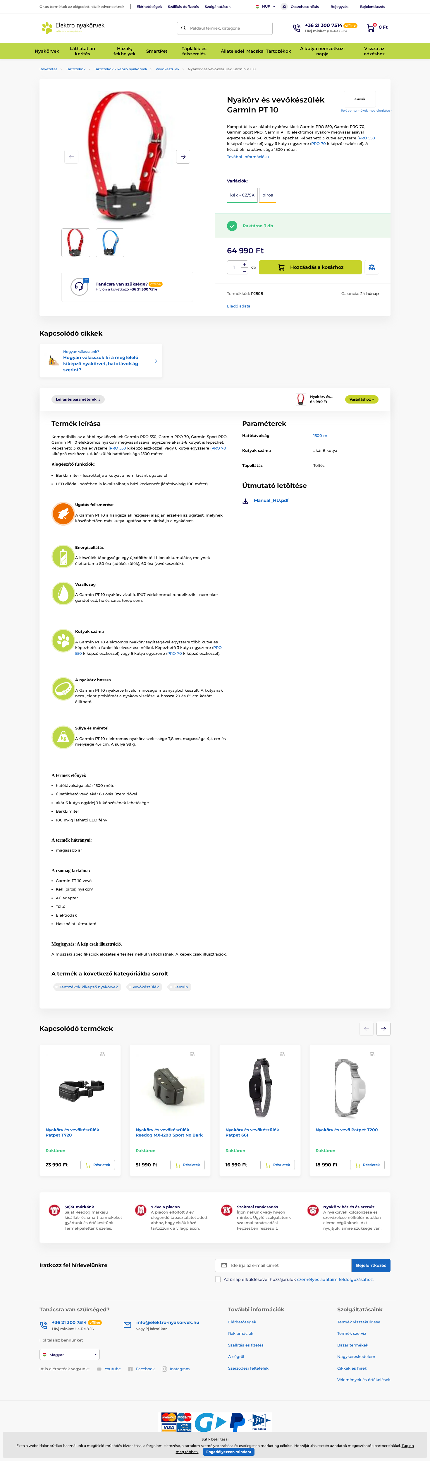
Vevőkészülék (167, 69)
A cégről (236, 1356)
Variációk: (237, 181)
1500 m (320, 435)
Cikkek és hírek (352, 1368)
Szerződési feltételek (248, 1368)
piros (267, 195)
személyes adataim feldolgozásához (335, 1279)
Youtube (113, 1368)
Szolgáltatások (218, 6)
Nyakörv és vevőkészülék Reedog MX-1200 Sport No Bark (169, 1132)
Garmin (180, 987)
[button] (183, 157)
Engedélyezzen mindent (228, 1452)
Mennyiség (234, 267)
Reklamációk (240, 1333)
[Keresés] (183, 28)
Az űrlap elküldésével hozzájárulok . (299, 1279)
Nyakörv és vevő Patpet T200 (347, 1129)
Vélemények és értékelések (364, 1379)
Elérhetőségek (149, 6)
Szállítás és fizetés (183, 6)
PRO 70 (318, 143)
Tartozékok (75, 69)
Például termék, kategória (215, 28)
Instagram (180, 1368)
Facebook (145, 1368)
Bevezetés (48, 69)
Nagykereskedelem (356, 1356)
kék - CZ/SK (242, 195)
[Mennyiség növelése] (244, 264)
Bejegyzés (339, 6)
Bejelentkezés (372, 6)
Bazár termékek (352, 1345)
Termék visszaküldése (358, 1322)
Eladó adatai (239, 306)
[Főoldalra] (73, 28)
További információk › (248, 156)
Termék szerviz (351, 1333)
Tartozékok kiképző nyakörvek (120, 69)
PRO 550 (367, 138)
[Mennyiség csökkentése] (244, 271)
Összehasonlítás (305, 6)
